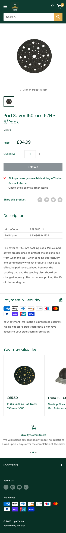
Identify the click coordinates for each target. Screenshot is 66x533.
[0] (59, 6)
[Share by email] (60, 199)
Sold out (33, 167)
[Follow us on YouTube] (19, 487)
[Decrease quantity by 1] (20, 154)
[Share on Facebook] (39, 199)
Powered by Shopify (14, 525)
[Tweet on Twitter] (53, 199)
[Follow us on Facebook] (6, 487)
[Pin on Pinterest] (46, 199)
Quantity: (9, 153)
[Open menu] (5, 6)
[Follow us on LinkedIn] (26, 487)
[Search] (58, 17)
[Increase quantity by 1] (39, 154)
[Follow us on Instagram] (12, 487)
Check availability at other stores (28, 187)
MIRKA (7, 130)
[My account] (52, 6)
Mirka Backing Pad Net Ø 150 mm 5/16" (22, 406)
